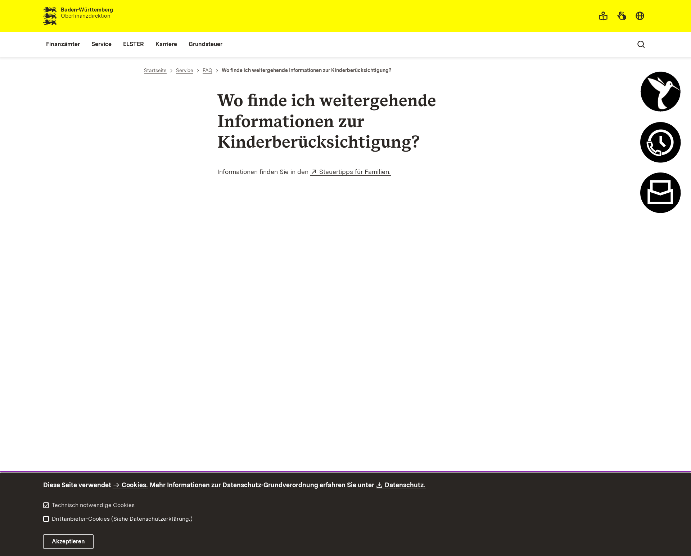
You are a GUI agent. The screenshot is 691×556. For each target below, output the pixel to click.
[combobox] (640, 16)
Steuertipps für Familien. (355, 171)
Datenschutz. (405, 485)
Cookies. (135, 485)
